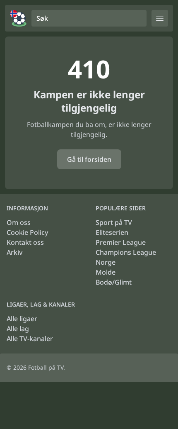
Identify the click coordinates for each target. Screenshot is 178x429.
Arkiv (14, 252)
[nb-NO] (18, 18)
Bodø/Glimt (114, 282)
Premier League (121, 242)
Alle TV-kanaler (30, 338)
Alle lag (18, 328)
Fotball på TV (45, 367)
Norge (105, 262)
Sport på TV (114, 222)
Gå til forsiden (89, 159)
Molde (105, 272)
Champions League (126, 252)
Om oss (19, 222)
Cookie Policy (27, 232)
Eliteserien (112, 232)
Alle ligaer (22, 318)
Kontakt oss (25, 242)
